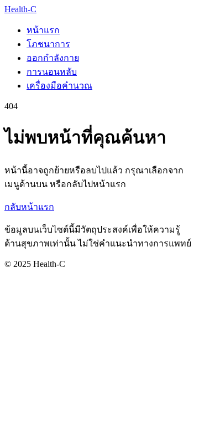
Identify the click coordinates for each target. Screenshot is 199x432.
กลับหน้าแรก (29, 207)
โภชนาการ (48, 44)
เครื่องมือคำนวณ (59, 85)
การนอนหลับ (52, 71)
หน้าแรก (43, 30)
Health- (20, 9)
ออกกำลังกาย (53, 58)
